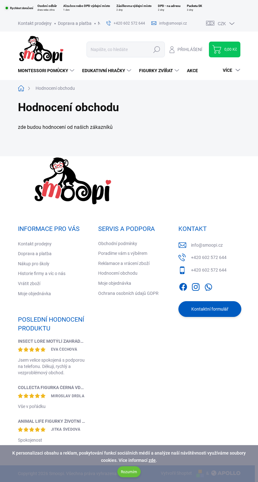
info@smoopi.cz (207, 245)
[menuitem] (47, 70)
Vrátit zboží (29, 283)
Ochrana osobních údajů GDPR (128, 293)
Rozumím (129, 472)
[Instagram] (195, 285)
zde (152, 460)
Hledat (156, 49)
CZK (222, 23)
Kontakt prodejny (35, 23)
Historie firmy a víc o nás (41, 273)
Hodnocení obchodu (117, 273)
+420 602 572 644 (209, 257)
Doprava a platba (75, 23)
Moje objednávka (34, 293)
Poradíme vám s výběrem (122, 253)
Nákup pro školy (33, 263)
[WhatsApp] (208, 285)
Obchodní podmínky (117, 243)
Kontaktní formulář (209, 309)
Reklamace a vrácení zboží (123, 263)
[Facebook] (183, 285)
